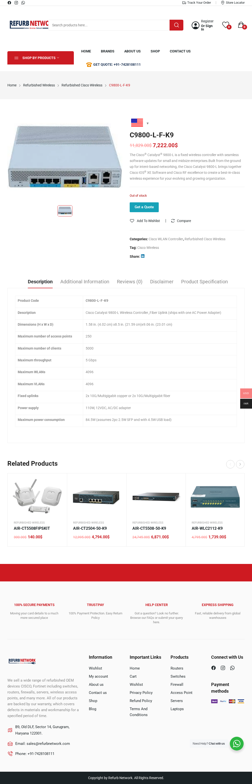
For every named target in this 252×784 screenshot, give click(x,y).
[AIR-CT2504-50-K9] (96, 496)
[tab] (40, 282)
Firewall (177, 684)
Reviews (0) (129, 282)
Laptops (177, 709)
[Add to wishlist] (57, 495)
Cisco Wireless (148, 248)
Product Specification (204, 282)
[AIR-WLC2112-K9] (215, 496)
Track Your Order (199, 2)
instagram (16, 2)
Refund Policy (141, 701)
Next (240, 464)
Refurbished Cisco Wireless (205, 239)
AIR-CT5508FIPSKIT (32, 528)
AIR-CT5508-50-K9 (149, 528)
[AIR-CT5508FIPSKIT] (37, 496)
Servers (177, 701)
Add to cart (57, 507)
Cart (133, 676)
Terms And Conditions (139, 712)
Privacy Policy (141, 692)
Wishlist (95, 668)
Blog (92, 709)
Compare (184, 221)
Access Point (181, 692)
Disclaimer (161, 282)
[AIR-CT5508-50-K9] (156, 496)
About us (96, 684)
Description (40, 282)
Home (135, 668)
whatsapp (23, 2)
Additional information (84, 282)
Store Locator (235, 2)
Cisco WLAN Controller (166, 239)
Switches (178, 676)
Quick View (57, 483)
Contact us (98, 692)
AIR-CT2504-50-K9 (90, 528)
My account (98, 676)
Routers (177, 668)
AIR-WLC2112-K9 (207, 528)
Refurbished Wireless (29, 522)
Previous (230, 464)
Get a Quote (144, 207)
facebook (9, 2)
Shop (93, 701)
